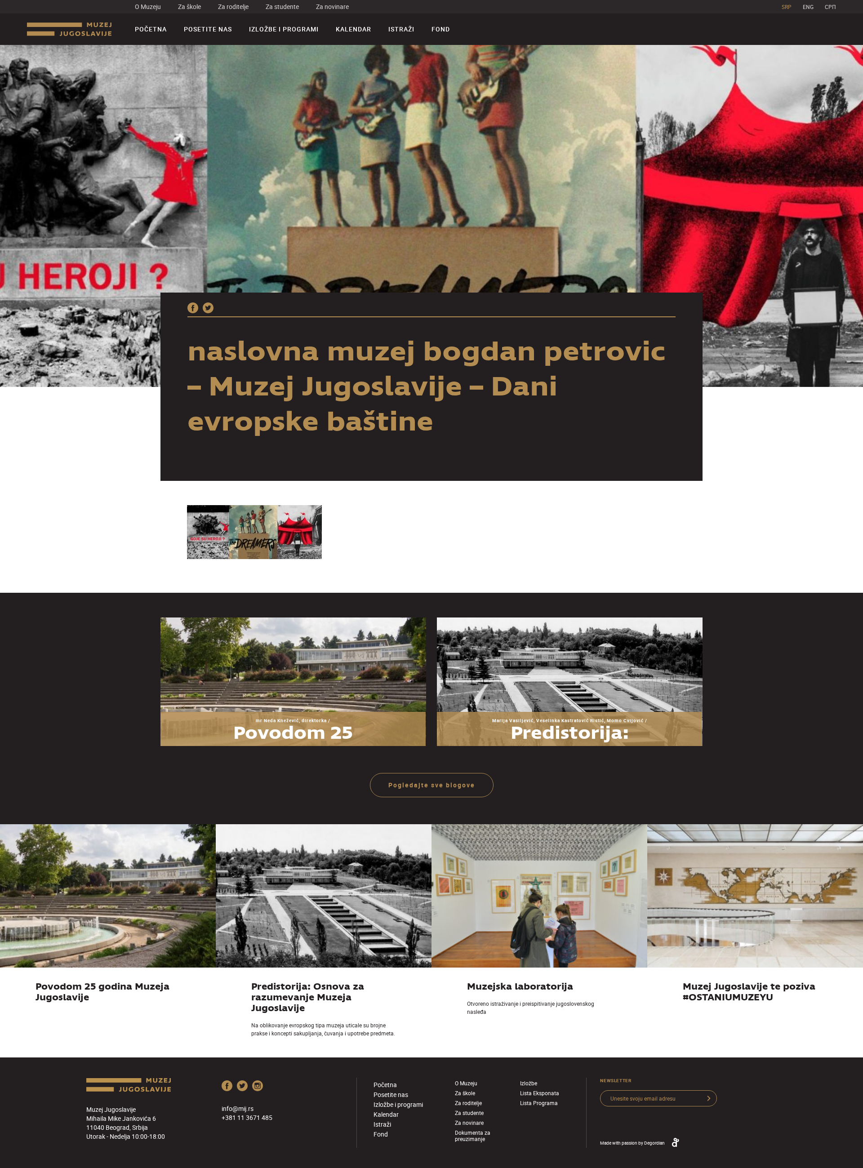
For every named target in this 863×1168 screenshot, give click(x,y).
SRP (787, 6)
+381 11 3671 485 (247, 1117)
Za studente (282, 6)
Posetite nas (208, 29)
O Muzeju (148, 6)
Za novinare (332, 6)
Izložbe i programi (284, 29)
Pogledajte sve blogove (431, 785)
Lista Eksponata (539, 1093)
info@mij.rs (238, 1108)
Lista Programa (539, 1102)
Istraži (401, 29)
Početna (151, 29)
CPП (830, 6)
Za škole (189, 6)
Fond (441, 29)
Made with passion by (632, 1143)
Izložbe (528, 1083)
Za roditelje (233, 6)
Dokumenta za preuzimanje (472, 1135)
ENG (808, 6)
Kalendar (353, 29)
